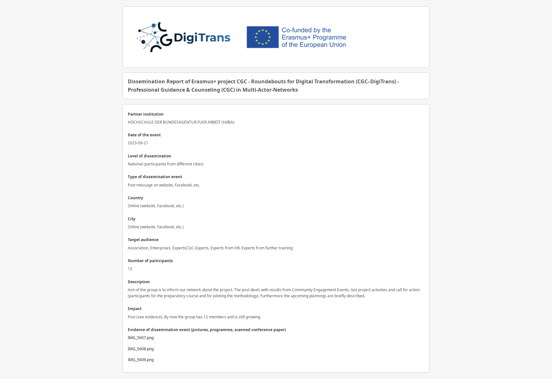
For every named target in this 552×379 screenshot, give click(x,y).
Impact (135, 308)
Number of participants (150, 260)
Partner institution (146, 114)
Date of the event (144, 135)
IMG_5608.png (141, 349)
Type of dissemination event (155, 176)
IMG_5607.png (141, 337)
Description (139, 281)
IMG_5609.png (141, 359)
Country (135, 198)
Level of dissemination (149, 156)
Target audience (143, 239)
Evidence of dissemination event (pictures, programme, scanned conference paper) (207, 329)
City (131, 219)
